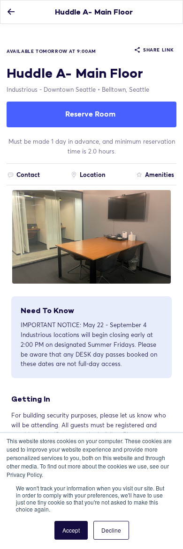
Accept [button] (71, 530)
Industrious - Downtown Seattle (51, 89)
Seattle (125, 89)
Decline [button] (111, 530)
